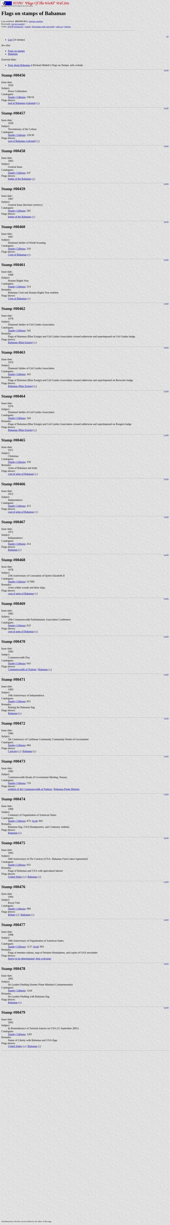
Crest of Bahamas (17, 254)
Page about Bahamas (19, 65)
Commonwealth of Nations (22, 669)
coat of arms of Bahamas (21, 474)
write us (59, 26)
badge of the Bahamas (19, 178)
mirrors (67, 26)
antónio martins (36, 21)
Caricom (12, 751)
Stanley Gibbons (16, 97)
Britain (11, 914)
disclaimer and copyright (43, 26)
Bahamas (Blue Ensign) (20, 342)
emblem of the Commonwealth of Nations (30, 789)
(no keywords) (17, 24)
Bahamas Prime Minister (67, 789)
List (10, 39)
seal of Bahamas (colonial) (22, 103)
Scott (34, 821)
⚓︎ (167, 36)
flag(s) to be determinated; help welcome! (29, 958)
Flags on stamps (16, 51)
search (28, 26)
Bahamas (13, 54)
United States (15, 876)
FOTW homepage (15, 26)
